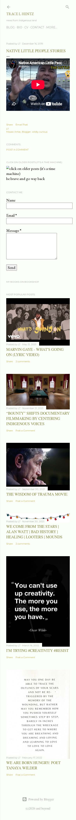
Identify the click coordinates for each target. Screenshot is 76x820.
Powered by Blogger (41, 799)
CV (26, 27)
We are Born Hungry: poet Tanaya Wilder (33, 765)
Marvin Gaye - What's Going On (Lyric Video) (35, 352)
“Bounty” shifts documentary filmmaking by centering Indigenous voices (38, 418)
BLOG (10, 27)
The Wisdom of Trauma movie (36, 494)
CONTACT (37, 27)
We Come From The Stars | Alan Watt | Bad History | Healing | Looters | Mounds (34, 531)
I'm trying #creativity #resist (37, 650)
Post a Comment (17, 149)
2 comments (23, 361)
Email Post (22, 124)
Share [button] (9, 124)
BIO (19, 27)
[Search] (67, 6)
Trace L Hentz (20, 14)
